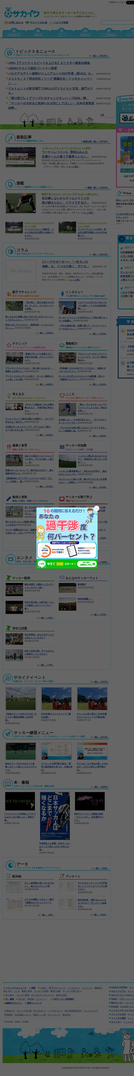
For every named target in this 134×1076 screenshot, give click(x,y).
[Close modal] (96, 508)
